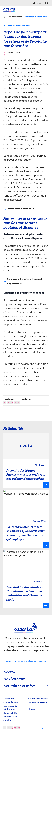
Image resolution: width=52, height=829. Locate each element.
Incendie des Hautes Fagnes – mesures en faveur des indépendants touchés (26, 475)
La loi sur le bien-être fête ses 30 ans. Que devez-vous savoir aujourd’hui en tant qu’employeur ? (25, 533)
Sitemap (32, 709)
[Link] (18, 402)
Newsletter (8, 698)
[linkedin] (11, 727)
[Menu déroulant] (46, 10)
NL (37, 728)
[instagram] (18, 727)
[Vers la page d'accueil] (9, 10)
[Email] (15, 402)
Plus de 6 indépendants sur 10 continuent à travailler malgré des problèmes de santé (25, 593)
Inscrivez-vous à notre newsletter (26, 661)
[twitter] (8, 727)
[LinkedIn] (11, 402)
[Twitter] (8, 402)
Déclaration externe (37, 702)
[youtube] (15, 727)
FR (42, 728)
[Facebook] (4, 402)
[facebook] (4, 727)
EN (47, 728)
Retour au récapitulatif (18, 25)
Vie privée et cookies (38, 698)
